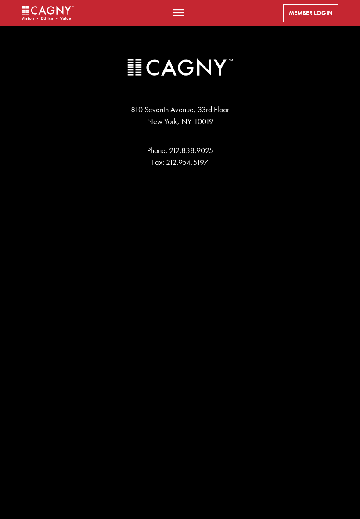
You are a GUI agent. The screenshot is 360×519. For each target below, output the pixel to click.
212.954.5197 (187, 162)
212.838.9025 (191, 150)
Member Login (311, 13)
